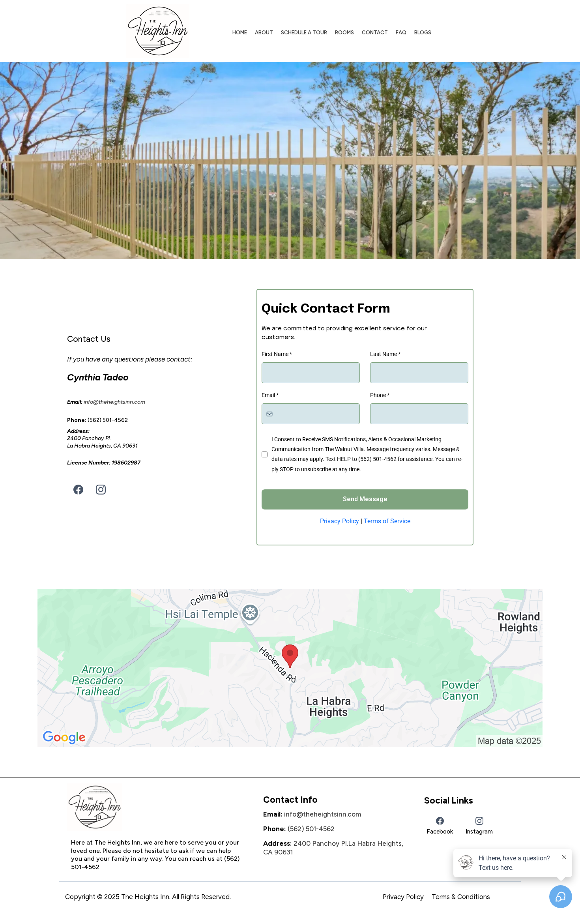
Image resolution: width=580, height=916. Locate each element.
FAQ (401, 33)
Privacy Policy (339, 521)
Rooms (344, 33)
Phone (379, 395)
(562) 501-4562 (311, 829)
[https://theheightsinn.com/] (152, 807)
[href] (290, 668)
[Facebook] (78, 489)
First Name (277, 354)
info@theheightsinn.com (322, 814)
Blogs (422, 33)
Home (239, 33)
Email (270, 395)
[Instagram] (101, 489)
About (264, 33)
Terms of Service (387, 521)
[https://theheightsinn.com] (158, 31)
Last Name (385, 354)
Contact (375, 33)
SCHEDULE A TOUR (304, 33)
